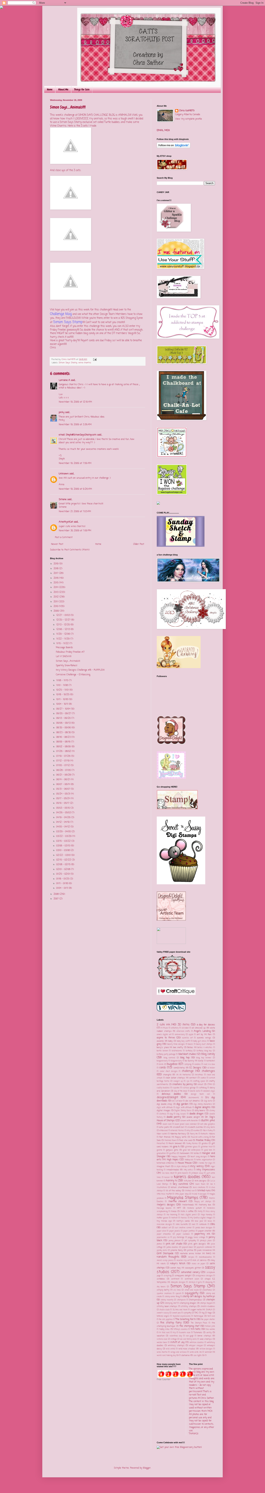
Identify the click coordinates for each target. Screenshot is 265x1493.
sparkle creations (164, 1293)
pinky (61, 412)
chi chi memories (183, 1074)
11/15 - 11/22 (62, 643)
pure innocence (204, 1250)
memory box (205, 1204)
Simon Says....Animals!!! (68, 661)
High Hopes (172, 1159)
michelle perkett (194, 1208)
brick (161, 1064)
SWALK (209, 1309)
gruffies (172, 1153)
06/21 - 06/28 (64, 775)
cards (162, 1067)
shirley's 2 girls (195, 1282)
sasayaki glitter (193, 1267)
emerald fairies (177, 1130)
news (210, 1221)
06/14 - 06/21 (63, 779)
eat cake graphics (207, 1124)
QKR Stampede (165, 1253)
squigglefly (191, 1293)
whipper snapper (196, 1345)
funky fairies (192, 1143)
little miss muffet (164, 1194)
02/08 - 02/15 (63, 864)
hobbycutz (189, 1159)
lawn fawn (200, 1184)
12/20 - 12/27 (63, 620)
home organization (204, 1159)
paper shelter (205, 1230)
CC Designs (195, 1068)
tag (203, 1312)
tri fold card (164, 1332)
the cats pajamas (166, 1319)
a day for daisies (206, 1025)
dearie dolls (195, 1091)
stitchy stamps (189, 1306)
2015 (56, 583)
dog (171, 1113)
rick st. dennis (200, 1260)
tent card (211, 1316)
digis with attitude (184, 1107)
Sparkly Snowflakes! (66, 665)
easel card (167, 1124)
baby (170, 1041)
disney (212, 1110)
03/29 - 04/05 (64, 831)
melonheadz (188, 1204)
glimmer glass (191, 1146)
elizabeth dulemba (195, 1127)
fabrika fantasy (178, 1133)
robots (163, 1263)
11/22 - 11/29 (63, 639)
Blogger (147, 1468)
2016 (56, 578)
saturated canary (190, 1272)
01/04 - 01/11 (62, 888)
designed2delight (167, 1097)
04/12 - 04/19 (63, 822)
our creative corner (183, 1227)
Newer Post (57, 544)
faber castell (162, 1133)
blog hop (185, 1057)
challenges (208, 1071)
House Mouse (185, 1163)
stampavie (181, 1299)
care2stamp (179, 1067)
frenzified (161, 1143)
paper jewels (174, 1231)
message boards (164, 1208)
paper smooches (164, 1234)
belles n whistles (204, 1047)
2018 (56, 568)
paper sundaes (183, 1234)
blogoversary (176, 1060)
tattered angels (163, 1316)
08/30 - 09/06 (64, 727)
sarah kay (175, 1267)
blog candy (208, 1054)
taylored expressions (182, 1316)
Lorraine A (64, 380)
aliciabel (185, 1028)
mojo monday (206, 1214)
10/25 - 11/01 (62, 690)
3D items (184, 1024)
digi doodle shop (164, 1104)
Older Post (138, 544)
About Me (63, 89)
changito (167, 1074)
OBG (212, 1224)
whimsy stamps (176, 1345)
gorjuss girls (172, 1150)
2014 (56, 587)
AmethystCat (66, 522)
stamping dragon (188, 1303)
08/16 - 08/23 (63, 737)
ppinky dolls (162, 1250)
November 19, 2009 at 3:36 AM (75, 424)
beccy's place (163, 1047)
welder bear (162, 1342)
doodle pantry (174, 1117)
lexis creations (199, 1187)
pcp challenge (178, 1237)
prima (190, 1250)
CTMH (209, 1084)
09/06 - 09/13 (63, 723)
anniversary (180, 1034)
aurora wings (204, 1037)
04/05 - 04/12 (63, 827)
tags (210, 1312)
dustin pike (208, 1120)
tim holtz (196, 1329)
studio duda (164, 1309)
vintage (174, 1339)
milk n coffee (187, 1211)
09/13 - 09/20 (63, 718)
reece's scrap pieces (165, 1260)
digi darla (208, 1101)
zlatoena (185, 1355)
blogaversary (162, 1060)
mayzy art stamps (202, 1201)
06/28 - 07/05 (64, 770)
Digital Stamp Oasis (182, 1110)
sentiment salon (192, 1279)
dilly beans (200, 1110)
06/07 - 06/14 (63, 784)
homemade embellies (165, 1163)
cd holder (211, 1067)
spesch (178, 1293)
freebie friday (203, 1140)
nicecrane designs (164, 1224)
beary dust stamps (204, 1044)
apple (191, 1034)
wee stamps (206, 1339)
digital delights (202, 1107)
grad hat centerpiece (191, 1150)
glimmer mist (206, 1146)
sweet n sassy (163, 1312)
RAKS (208, 1253)
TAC (196, 1312)
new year (199, 1221)
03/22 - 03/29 (64, 836)
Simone (63, 499)
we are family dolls (188, 1339)
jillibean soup (197, 1173)
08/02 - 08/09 (64, 746)
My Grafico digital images (201, 1217)
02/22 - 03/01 (63, 855)
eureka (196, 1130)
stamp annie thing (172, 1296)
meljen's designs (166, 1205)
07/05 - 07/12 (63, 765)
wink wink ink (196, 1352)
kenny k (171, 1180)
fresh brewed (175, 1143)
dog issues (181, 1113)
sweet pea (176, 1312)
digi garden (182, 1104)
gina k (176, 1146)
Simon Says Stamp (68, 362)
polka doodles (172, 1247)
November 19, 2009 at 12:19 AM (75, 402)
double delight (193, 1117)
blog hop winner (203, 1057)
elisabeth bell (178, 1127)
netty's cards (183, 1221)
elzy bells (211, 1127)
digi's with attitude (165, 1107)
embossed (163, 1130)
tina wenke (210, 1329)
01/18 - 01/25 (63, 879)
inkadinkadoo (172, 1169)
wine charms (84, 362)
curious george (189, 1087)
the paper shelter (208, 1319)
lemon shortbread (179, 1187)
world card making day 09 (167, 1355)
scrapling (167, 1275)
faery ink (194, 1133)
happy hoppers (178, 1156)
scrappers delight (183, 1275)
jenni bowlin (183, 1173)
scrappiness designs (204, 1275)
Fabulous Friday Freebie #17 (70, 652)
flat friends (165, 1137)
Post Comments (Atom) (76, 550)
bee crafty (178, 1047)
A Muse (164, 1028)
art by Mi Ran (204, 1034)
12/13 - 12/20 (63, 625)
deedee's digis (209, 1091)
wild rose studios (186, 1348)
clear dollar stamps (175, 1077)
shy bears (161, 1286)
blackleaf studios (187, 1054)
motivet (174, 1217)
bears (190, 1044)
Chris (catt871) (186, 110)
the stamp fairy (171, 1323)
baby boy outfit (183, 1041)
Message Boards (64, 647)
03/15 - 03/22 (63, 841)
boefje (200, 1060)
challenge (188, 1071)
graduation (161, 1153)
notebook (203, 1224)
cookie (203, 1077)
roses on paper (198, 1263)
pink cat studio (174, 1244)
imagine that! (163, 1166)
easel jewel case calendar (186, 1124)
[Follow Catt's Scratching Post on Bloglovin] (173, 147)
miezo (173, 1211)
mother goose (162, 1217)
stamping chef (171, 1303)
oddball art (166, 1227)
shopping (208, 1282)
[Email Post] (94, 359)
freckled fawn (170, 1140)
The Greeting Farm (186, 1319)
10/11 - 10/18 (62, 699)
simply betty (163, 1290)
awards (160, 1041)
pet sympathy (190, 1240)
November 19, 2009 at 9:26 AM (75, 489)
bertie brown (162, 1050)
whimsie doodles (197, 1342)
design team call (200, 1094)
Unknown (64, 474)
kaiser (167, 1177)
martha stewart (177, 1201)
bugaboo (172, 1064)
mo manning (172, 1214)
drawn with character (189, 1120)
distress (162, 1113)
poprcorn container (204, 1247)
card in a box (209, 1064)
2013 (56, 592)
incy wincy (197, 1166)
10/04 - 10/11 (62, 704)
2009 (57, 611)
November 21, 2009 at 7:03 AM (75, 511)
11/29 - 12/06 (63, 634)
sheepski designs (178, 1282)
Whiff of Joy (177, 1342)
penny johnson (175, 1240)
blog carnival (169, 1057)
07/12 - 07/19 (63, 761)
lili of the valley (173, 1190)
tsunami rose (184, 1332)
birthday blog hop (204, 1050)
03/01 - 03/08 (63, 850)
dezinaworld (194, 1097)
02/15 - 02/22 (64, 860)
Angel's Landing (202, 1031)
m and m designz (199, 1194)
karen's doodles (187, 1177)
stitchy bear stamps (167, 1306)
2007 (56, 899)
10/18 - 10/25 (63, 694)
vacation (161, 1335)
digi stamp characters (203, 1104)
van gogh (189, 1335)
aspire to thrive (166, 1038)
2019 (56, 564)
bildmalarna (177, 1050)
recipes (191, 1257)
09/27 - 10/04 (63, 709)
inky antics (188, 1169)
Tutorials (198, 1332)
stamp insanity (167, 1299)
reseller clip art (183, 1260)
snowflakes (207, 1290)
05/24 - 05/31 (63, 794)
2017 (56, 573)
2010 (56, 606)
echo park (164, 1127)
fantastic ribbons (208, 1133)
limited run (189, 1190)
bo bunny (189, 1060)
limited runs (204, 1190)
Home (49, 89)
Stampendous (195, 1299)
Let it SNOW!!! (63, 656)
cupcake (176, 1087)
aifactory (174, 1028)
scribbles (161, 1278)
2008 (57, 894)
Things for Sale (81, 89)
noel (193, 1224)
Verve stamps (204, 1335)
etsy (188, 1130)
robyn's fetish (177, 1263)
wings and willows (179, 1352)
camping (187, 1064)
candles (197, 1064)
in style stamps (180, 1166)
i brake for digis (205, 1163)
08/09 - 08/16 (63, 742)
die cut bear (177, 1101)
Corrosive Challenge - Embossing (73, 674)
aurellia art (187, 1037)
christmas (199, 1074)
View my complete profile (188, 119)
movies (184, 1217)
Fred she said (185, 1140)
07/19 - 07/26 (63, 756)
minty (200, 1211)
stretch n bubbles (208, 1306)
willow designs (206, 1348)
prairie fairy (177, 1250)
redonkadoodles (205, 1257)
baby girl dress (199, 1041)
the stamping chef (189, 1326)
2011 (56, 601)
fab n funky (208, 1130)
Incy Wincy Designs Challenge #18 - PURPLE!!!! (80, 670)
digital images (163, 1110)
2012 (56, 597)
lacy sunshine (180, 1184)
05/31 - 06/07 (63, 789)
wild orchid (170, 1348)
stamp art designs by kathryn (199, 1296)
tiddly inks (164, 1329)
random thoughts (168, 1257)
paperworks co (163, 1237)
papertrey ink (202, 1234)
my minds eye (164, 1221)
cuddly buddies (163, 1087)
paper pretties (189, 1231)
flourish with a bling (200, 1137)
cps (188, 1081)
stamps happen (206, 1303)
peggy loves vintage (196, 1237)
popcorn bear (187, 1247)
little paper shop (182, 1194)
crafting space (199, 1081)
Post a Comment (64, 537)
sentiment (175, 1279)
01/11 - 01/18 (62, 883)
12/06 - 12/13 (63, 629)
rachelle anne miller (190, 1253)
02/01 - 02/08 (63, 869)
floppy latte (180, 1137)
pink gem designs (197, 1243)
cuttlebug (203, 1087)
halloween (185, 1153)
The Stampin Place (199, 1323)
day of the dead (180, 1091)
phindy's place (206, 1240)
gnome (159, 1150)
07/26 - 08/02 (64, 751)
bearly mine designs (176, 1044)
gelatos (205, 1143)
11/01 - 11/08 (62, 685)
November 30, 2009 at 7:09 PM (75, 530)
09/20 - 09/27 (64, 713)
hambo (196, 1153)
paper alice (161, 1231)
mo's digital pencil (189, 1214)
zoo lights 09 (199, 1355)
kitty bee (187, 1180)
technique (198, 1316)
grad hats (208, 1150)
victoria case (162, 1339)
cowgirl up (178, 1081)
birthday (189, 1050)
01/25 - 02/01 (63, 874)
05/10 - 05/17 (63, 803)
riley (213, 1260)
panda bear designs (203, 1227)
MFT (179, 1208)
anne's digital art (164, 1034)
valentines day (176, 1335)
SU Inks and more (180, 1309)
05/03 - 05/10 (63, 808)
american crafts (183, 1031)
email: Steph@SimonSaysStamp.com (77, 435)
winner (208, 1352)
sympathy (187, 1312)
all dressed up (199, 1027)
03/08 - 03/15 (63, 846)
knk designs (200, 1180)
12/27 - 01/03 (63, 615)
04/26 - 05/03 (64, 812)
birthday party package (166, 1054)
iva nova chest (168, 1173)
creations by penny (182, 1084)
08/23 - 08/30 (64, 732)
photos (159, 1244)
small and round (192, 1290)
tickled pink (210, 1326)
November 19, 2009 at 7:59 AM (75, 463)
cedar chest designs (169, 1071)
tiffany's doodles (181, 1329)
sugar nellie (196, 1309)
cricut (200, 1084)
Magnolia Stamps (182, 1198)
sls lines (177, 1290)
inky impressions (206, 1170)
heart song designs (199, 1156)
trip (174, 1332)
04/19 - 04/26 (63, 817)
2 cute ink (163, 1024)
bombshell (211, 1060)
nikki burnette (182, 1224)
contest (193, 1077)
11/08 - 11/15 (62, 680)
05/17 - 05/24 (63, 798)
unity (209, 1332)
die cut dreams (192, 1100)
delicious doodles (171, 1094)
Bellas (190, 1047)
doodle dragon (197, 1114)
